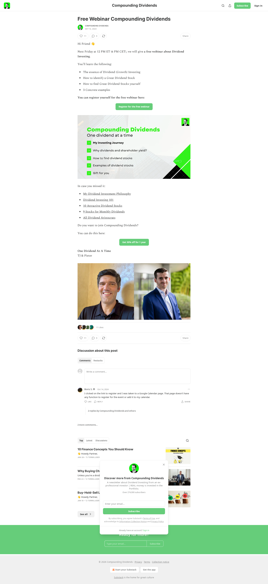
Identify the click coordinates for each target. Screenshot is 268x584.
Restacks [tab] (98, 360)
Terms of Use (149, 518)
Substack (118, 577)
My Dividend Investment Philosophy (107, 194)
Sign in (258, 5)
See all (84, 514)
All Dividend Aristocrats (99, 218)
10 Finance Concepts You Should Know (105, 449)
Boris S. (88, 389)
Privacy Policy (157, 521)
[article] (134, 455)
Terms (147, 561)
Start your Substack (125, 569)
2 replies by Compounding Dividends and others (112, 410)
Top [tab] (81, 440)
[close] (163, 464)
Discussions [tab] (101, 440)
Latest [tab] (89, 440)
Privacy (138, 561)
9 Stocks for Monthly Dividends (104, 211)
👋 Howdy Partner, (88, 453)
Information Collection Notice (133, 521)
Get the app (149, 569)
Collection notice (160, 561)
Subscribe (242, 5)
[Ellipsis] (188, 389)
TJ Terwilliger (93, 457)
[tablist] (91, 360)
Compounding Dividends (96, 26)
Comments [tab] (84, 360)
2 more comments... (88, 424)
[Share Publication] (230, 5)
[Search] (223, 5)
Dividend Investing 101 (98, 200)
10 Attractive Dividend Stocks (102, 206)
